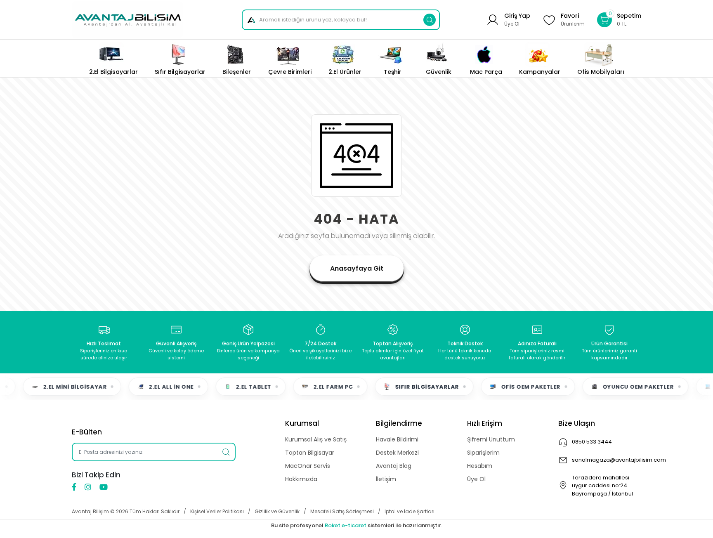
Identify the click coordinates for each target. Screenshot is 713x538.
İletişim (386, 479)
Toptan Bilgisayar (309, 452)
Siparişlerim (483, 452)
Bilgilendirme (399, 423)
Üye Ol (476, 479)
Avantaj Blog (393, 466)
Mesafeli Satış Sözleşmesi (342, 511)
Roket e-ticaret (345, 525)
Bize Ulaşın (576, 423)
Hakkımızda (301, 479)
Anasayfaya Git (356, 268)
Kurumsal (302, 423)
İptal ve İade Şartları (409, 511)
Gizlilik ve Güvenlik (277, 511)
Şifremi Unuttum (491, 439)
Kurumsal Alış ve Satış (316, 439)
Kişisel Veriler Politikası (217, 511)
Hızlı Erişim (484, 423)
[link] (600, 58)
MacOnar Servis (307, 466)
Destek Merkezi (397, 452)
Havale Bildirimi (397, 439)
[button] (619, 20)
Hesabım (479, 466)
